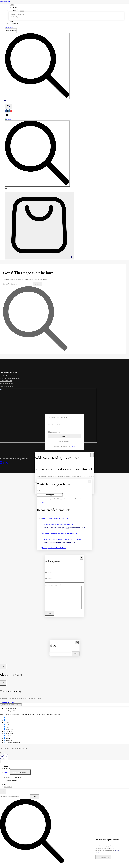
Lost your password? (64, 441)
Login (64, 436)
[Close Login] (3, 666)
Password (54, 425)
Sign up (73, 446)
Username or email (57, 417)
